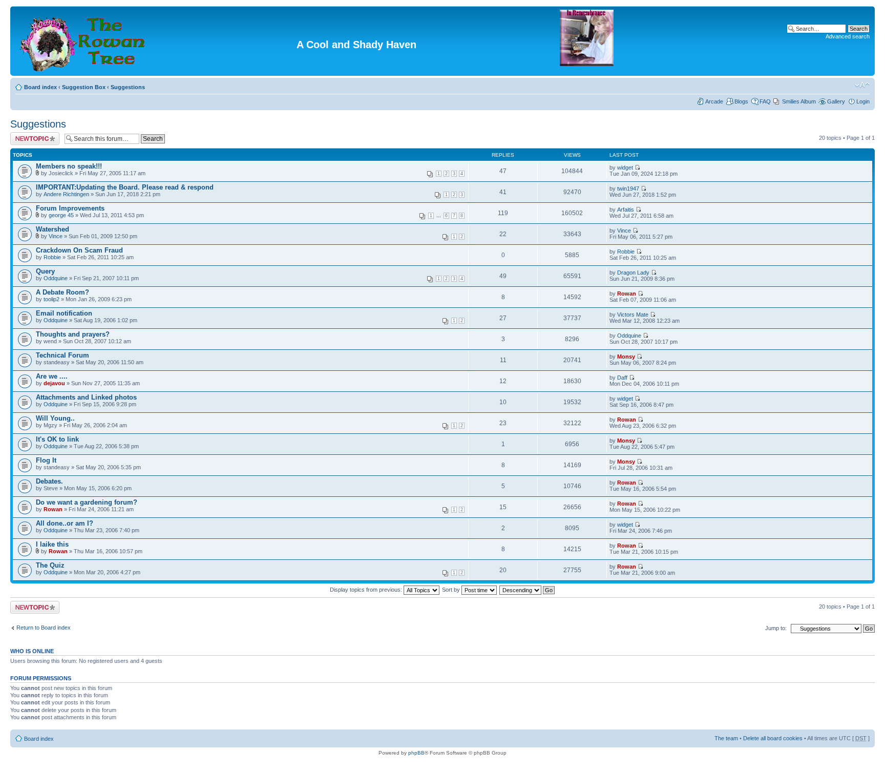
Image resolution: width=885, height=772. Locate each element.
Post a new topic (30, 135)
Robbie (52, 257)
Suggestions (128, 87)
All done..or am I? (64, 523)
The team (726, 738)
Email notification (64, 313)
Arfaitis (625, 209)
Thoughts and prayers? (73, 334)
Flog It (46, 460)
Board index (40, 87)
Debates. (49, 481)
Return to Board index (43, 627)
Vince (55, 236)
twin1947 (628, 188)
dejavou (54, 383)
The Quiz (50, 565)
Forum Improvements (70, 208)
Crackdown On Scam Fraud (79, 250)
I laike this (52, 544)
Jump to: (776, 628)
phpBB (416, 753)
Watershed (52, 229)
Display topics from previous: (367, 590)
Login (863, 101)
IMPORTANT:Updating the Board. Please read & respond (125, 187)
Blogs (741, 101)
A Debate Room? (62, 292)
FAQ (765, 101)
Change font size (862, 85)
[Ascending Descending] (527, 590)
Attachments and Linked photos (86, 397)
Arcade (714, 101)
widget (625, 167)
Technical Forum (62, 355)
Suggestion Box (84, 87)
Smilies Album (799, 101)
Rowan (626, 293)
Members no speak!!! (69, 166)
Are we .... (52, 376)
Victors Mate (632, 314)
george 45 (61, 215)
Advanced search (848, 36)
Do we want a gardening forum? (86, 502)
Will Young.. (55, 418)
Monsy (626, 356)
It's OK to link (57, 439)
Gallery (836, 101)
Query (45, 271)
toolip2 (51, 299)
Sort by (451, 590)
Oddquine (56, 278)
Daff (622, 377)
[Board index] (84, 41)
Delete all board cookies (773, 738)
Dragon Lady (633, 272)
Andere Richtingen (66, 194)
